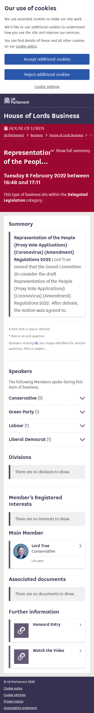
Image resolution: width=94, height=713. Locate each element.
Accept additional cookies (47, 59)
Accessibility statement (20, 708)
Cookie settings (47, 87)
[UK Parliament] (17, 100)
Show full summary (73, 150)
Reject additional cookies (47, 74)
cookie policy (26, 46)
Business (37, 135)
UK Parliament (14, 135)
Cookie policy (13, 688)
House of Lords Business (41, 115)
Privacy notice (13, 701)
